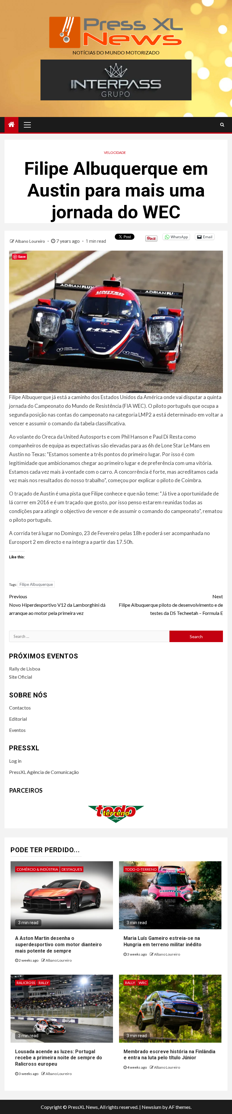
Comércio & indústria (37, 869)
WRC (143, 982)
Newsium (151, 1107)
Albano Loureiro (30, 241)
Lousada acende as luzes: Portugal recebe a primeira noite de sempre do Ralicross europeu (58, 1058)
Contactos (20, 707)
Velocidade (115, 152)
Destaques (72, 869)
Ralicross (26, 982)
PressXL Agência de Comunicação (44, 772)
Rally (44, 982)
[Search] (222, 124)
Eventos (17, 730)
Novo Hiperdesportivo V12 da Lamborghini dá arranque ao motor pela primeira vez (57, 604)
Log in (15, 761)
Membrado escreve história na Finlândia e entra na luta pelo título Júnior (169, 1055)
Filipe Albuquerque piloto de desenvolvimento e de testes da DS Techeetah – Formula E (171, 604)
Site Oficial (20, 677)
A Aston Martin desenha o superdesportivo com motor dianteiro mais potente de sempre (58, 944)
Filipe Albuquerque (36, 584)
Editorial (18, 719)
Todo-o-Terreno (141, 869)
